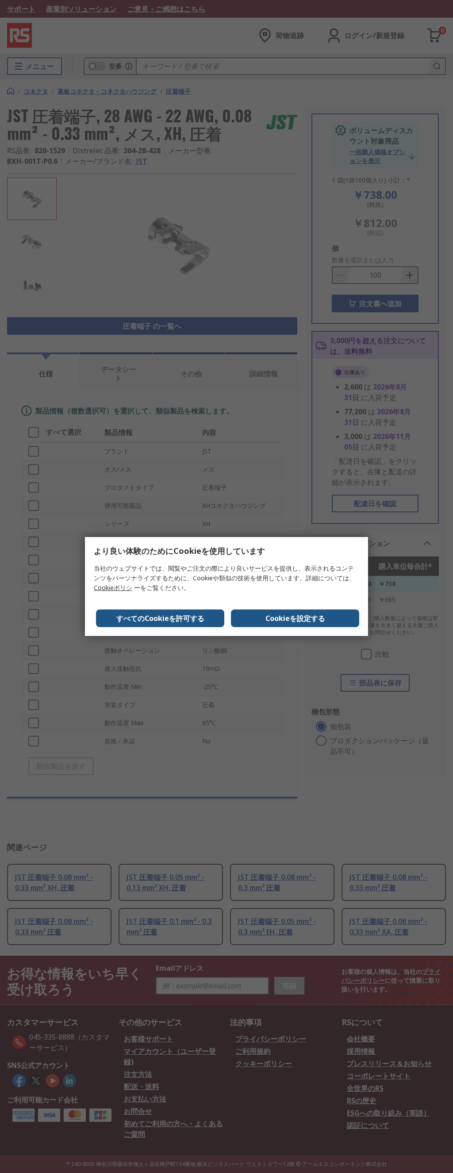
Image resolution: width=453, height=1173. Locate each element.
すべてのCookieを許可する (160, 618)
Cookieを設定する (295, 618)
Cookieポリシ (113, 587)
